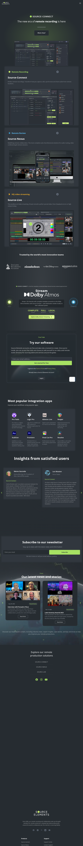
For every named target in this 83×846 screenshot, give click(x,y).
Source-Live (15, 200)
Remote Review (19, 133)
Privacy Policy (51, 368)
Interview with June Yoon (53, 605)
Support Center (48, 842)
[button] (2, 493)
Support (46, 838)
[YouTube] (46, 679)
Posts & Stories (33, 602)
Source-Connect (17, 77)
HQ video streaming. (21, 194)
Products (24, 838)
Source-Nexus (16, 138)
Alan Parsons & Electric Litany (18, 606)
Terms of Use (40, 368)
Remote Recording (20, 72)
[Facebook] (37, 679)
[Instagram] (41, 679)
